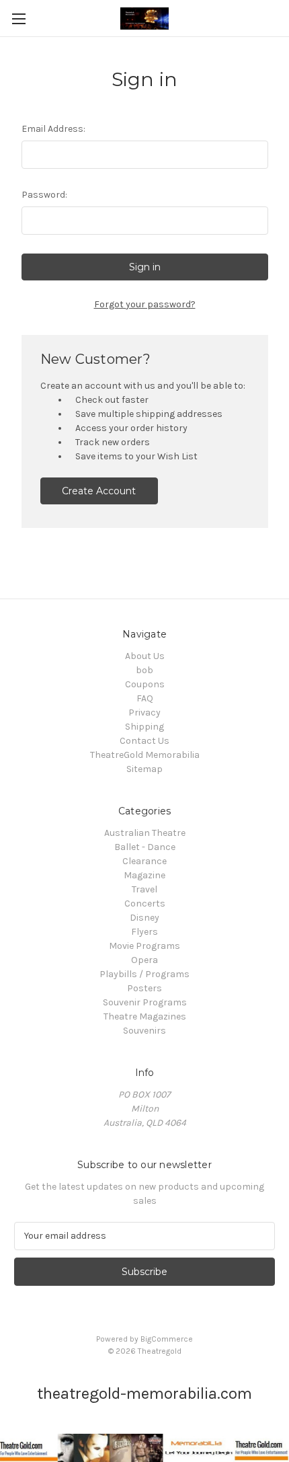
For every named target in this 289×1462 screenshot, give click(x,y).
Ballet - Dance (144, 847)
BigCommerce (166, 1339)
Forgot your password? (145, 304)
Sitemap (144, 769)
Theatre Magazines (145, 1016)
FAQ (144, 698)
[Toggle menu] (18, 18)
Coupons (145, 684)
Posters (144, 988)
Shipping (144, 726)
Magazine (144, 875)
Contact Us (144, 740)
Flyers (144, 931)
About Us (145, 656)
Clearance (144, 861)
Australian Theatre (144, 833)
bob (144, 670)
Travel (144, 889)
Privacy (144, 712)
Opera (144, 960)
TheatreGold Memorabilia (145, 755)
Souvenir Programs (145, 1002)
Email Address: (53, 128)
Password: (44, 194)
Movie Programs (144, 946)
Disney (144, 917)
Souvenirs (144, 1030)
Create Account (99, 491)
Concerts (144, 903)
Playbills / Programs (144, 974)
